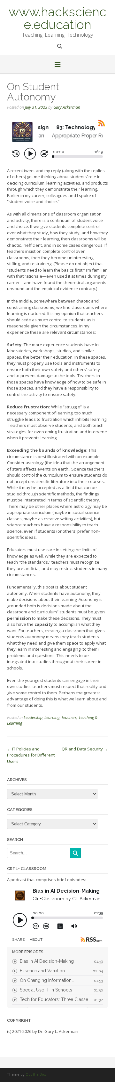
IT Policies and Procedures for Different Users (31, 755)
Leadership (33, 717)
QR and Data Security (85, 749)
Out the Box (36, 1074)
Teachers (69, 717)
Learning (51, 717)
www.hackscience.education (57, 17)
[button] (57, 65)
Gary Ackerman (66, 107)
